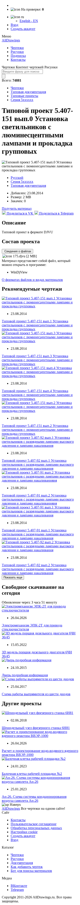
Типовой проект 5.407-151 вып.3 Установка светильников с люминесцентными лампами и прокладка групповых (37, 360)
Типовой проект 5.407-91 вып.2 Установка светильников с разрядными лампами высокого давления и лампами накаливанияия (38, 499)
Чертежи (17, 48)
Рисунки (17, 52)
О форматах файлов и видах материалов (32, 280)
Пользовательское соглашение (33, 824)
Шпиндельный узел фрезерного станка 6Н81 (36, 728)
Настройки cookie (24, 832)
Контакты (18, 60)
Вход (14, 25)
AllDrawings (11, 40)
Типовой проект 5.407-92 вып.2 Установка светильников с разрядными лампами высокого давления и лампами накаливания (38, 569)
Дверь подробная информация (25, 675)
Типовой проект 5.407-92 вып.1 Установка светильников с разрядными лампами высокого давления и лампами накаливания (38, 464)
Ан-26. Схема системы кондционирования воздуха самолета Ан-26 (34, 798)
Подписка (18, 56)
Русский (17, 178)
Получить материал (17, 208)
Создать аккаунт (23, 29)
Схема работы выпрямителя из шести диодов (36, 694)
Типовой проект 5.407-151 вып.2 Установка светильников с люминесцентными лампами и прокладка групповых (37, 430)
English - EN (29, 21)
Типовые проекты (24, 96)
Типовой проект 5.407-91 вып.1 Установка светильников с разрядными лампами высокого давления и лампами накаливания (38, 534)
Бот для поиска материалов (31, 871)
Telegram (17, 890)
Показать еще (13, 577)
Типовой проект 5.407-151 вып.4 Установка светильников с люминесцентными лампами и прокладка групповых (37, 395)
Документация (22, 863)
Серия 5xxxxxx (22, 100)
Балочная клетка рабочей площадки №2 (32, 774)
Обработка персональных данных (36, 828)
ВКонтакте (19, 886)
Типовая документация (28, 92)
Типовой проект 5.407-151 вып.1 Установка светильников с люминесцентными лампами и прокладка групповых (37, 325)
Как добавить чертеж (27, 867)
